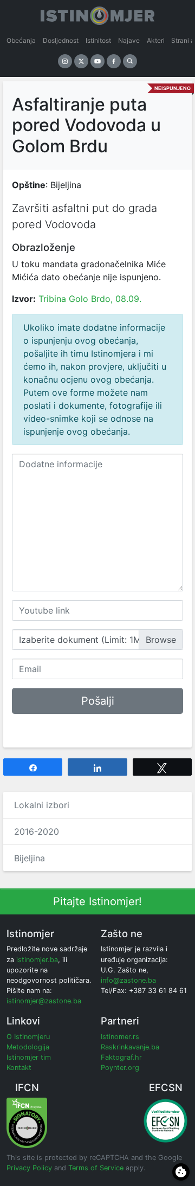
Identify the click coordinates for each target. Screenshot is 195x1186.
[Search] (130, 61)
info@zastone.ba (128, 980)
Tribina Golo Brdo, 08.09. (89, 298)
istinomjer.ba (37, 960)
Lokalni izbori (41, 805)
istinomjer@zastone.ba (43, 1001)
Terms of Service (95, 1168)
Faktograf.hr (121, 1057)
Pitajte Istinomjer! (97, 901)
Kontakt (18, 1067)
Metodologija (27, 1047)
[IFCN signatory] (26, 1122)
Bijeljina (29, 858)
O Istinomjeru (28, 1037)
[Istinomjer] (97, 13)
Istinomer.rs (120, 1037)
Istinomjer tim (28, 1057)
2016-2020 (36, 831)
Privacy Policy (29, 1168)
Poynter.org (120, 1067)
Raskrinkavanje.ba (130, 1047)
